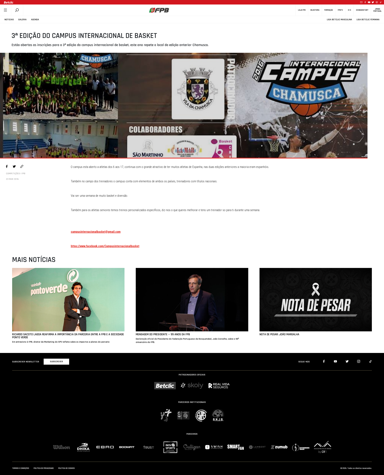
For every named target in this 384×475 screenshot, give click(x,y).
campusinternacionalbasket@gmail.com (96, 231)
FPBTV (340, 10)
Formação (328, 10)
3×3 (349, 10)
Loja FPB (302, 10)
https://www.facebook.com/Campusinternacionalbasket (105, 246)
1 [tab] (353, 144)
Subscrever (56, 361)
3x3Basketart (362, 10)
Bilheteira (314, 10)
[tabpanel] (184, 105)
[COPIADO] (21, 166)
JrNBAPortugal (377, 10)
